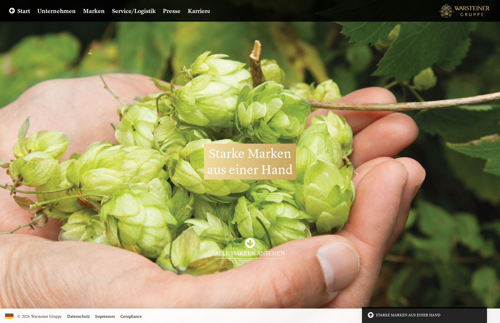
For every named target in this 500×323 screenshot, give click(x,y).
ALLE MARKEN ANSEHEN (250, 253)
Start (23, 11)
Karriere (199, 11)
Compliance (131, 316)
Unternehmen (56, 11)
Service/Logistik (134, 11)
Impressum (105, 316)
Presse (172, 11)
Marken (94, 11)
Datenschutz (78, 316)
